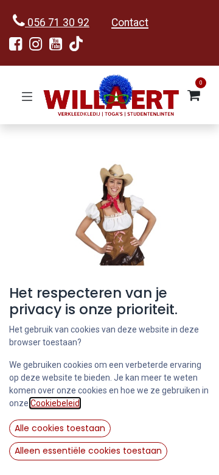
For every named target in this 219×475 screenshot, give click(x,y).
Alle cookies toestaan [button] (60, 428)
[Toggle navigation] (27, 95)
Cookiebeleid (55, 403)
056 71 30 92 (57, 22)
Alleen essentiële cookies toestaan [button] (88, 451)
